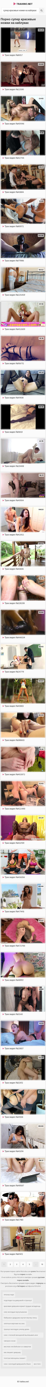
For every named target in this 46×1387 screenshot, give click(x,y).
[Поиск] (41, 10)
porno (33, 1271)
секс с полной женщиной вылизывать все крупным (21, 1336)
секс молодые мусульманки (15, 1312)
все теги (37, 1363)
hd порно (21, 1286)
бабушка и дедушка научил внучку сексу (20, 1317)
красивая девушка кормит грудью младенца (22, 1306)
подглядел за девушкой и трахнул (18, 1300)
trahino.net (24, 4)
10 (42, 1264)
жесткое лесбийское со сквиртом (17, 1346)
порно (22, 1274)
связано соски (9, 1340)
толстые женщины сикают (14, 1358)
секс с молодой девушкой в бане (17, 1363)
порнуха (39, 1283)
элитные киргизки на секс (14, 1323)
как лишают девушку (12, 1352)
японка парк (9, 1294)
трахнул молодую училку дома (16, 1329)
